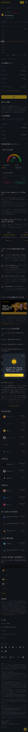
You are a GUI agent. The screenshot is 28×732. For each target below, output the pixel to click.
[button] (22, 356)
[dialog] (14, 366)
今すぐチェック (14, 375)
